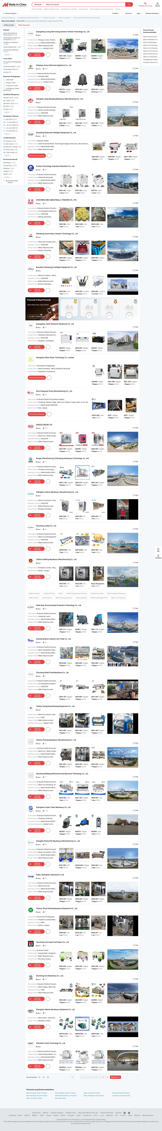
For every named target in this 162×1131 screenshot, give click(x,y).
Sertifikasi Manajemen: (35, 48)
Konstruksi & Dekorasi (10, 51)
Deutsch (63, 1115)
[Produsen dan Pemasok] (14, 4)
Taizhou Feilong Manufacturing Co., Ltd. (56, 740)
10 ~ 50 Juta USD (11, 125)
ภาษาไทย (123, 1115)
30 (43, 1077)
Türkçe (130, 1115)
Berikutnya (114, 1077)
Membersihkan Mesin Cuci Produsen (66, 1095)
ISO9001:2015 (10, 98)
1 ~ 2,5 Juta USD (10, 128)
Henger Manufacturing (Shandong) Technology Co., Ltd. (62, 458)
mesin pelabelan (81, 598)
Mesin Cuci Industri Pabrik (34, 1098)
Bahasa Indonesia (147, 1115)
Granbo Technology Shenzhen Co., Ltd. (55, 166)
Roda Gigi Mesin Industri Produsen (65, 1093)
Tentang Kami (36, 1113)
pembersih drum (49, 593)
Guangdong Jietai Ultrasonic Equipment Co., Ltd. (55, 324)
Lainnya (7, 72)
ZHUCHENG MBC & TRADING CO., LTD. (56, 200)
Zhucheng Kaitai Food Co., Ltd (52, 672)
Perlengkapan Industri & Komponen (11, 39)
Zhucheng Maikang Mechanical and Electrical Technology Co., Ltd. (62, 773)
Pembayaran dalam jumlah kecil (11, 89)
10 (39, 1077)
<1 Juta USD (10, 119)
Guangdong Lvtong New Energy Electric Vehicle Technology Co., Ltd (62, 31)
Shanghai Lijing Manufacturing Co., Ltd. (59, 99)
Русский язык (87, 1115)
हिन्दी (116, 1115)
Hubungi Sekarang (37, 54)
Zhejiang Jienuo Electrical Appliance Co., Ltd (53, 65)
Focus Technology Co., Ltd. (75, 1119)
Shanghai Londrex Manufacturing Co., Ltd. (57, 492)
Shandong (9, 163)
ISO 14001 (9, 101)
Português (71, 1115)
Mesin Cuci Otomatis (118, 598)
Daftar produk (9, 25)
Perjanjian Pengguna (57, 1113)
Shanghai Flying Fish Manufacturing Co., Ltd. (58, 841)
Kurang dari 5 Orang (12, 147)
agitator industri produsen (51, 9)
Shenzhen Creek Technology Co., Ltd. (50, 1043)
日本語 (42, 1115)
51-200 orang (10, 144)
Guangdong (10, 165)
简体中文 (27, 1115)
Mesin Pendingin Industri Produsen (36, 1095)
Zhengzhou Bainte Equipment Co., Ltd (55, 1009)
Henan (7, 174)
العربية (102, 1115)
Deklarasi (45, 1113)
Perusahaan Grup (11, 69)
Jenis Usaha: (32, 73)
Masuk (157, 6)
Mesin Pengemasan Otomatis (77, 593)
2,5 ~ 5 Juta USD (10, 122)
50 (48, 1077)
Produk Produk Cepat (106, 1113)
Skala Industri (33, 598)
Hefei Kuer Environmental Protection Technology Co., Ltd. (58, 605)
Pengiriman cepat (12, 85)
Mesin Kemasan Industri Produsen (36, 1093)
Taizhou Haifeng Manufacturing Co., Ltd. (56, 559)
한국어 (96, 1115)
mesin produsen (83, 9)
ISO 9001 (8, 106)
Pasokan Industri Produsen (152, 62)
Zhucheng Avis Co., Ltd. (49, 975)
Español (56, 1115)
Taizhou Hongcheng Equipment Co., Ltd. (55, 706)
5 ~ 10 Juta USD (10, 131)
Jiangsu (8, 171)
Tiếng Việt (137, 1115)
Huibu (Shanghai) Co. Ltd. (50, 874)
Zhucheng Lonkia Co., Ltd (46, 526)
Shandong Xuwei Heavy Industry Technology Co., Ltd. (57, 233)
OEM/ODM (9, 80)
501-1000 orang (10, 152)
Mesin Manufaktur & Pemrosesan (10, 34)
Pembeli (115, 13)
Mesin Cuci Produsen (150, 51)
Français (48, 1115)
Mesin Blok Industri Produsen (121, 1093)
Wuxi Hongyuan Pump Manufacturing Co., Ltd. (54, 391)
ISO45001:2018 (10, 103)
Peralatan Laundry (97, 593)
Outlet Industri (47, 598)
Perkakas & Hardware (10, 43)
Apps (138, 13)
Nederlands (109, 1115)
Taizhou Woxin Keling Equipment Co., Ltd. (57, 908)
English (20, 1115)
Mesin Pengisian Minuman (116, 593)
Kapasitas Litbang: (34, 43)
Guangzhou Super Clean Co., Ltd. (53, 807)
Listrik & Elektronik (12, 47)
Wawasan (118, 1113)
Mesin (61, 593)
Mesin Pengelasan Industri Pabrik (94, 1095)
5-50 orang (9, 141)
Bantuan (128, 13)
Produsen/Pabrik (11, 66)
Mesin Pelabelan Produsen (152, 39)
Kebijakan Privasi (71, 1113)
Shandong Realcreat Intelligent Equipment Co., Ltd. (56, 132)
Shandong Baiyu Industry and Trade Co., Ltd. (53, 639)
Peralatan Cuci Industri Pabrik (121, 1095)
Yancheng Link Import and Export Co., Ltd (52, 942)
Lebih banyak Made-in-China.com (88, 1113)
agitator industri (34, 593)
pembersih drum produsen (69, 9)
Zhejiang (8, 168)
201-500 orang (10, 149)
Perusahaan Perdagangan (12, 63)
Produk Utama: (33, 40)
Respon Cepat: (33, 45)
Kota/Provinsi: (32, 217)
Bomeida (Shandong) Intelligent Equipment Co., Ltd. (56, 267)
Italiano (78, 1115)
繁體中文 (34, 1115)
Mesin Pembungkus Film (99, 598)
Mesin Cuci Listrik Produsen (92, 1093)
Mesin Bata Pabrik (60, 1098)
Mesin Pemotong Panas (64, 598)
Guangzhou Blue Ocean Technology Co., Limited (55, 357)
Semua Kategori (10, 13)
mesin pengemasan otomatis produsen (102, 9)
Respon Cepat (11, 83)
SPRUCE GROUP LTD (44, 424)
